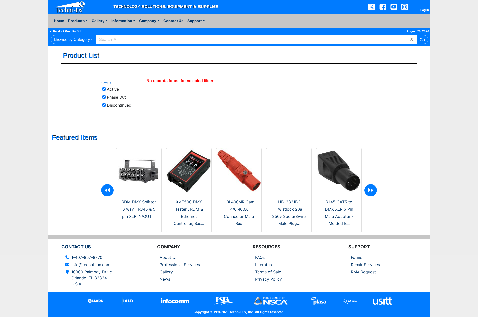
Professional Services (180, 264)
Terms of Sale (268, 271)
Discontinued (119, 105)
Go (422, 40)
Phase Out (116, 97)
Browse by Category (72, 39)
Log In (424, 10)
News (165, 279)
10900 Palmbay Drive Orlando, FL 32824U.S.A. (91, 277)
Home (59, 21)
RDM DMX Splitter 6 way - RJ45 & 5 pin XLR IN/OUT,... (139, 209)
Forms (356, 257)
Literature (264, 264)
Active (113, 89)
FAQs (260, 257)
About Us (168, 257)
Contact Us (173, 21)
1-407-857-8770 (86, 257)
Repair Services (365, 264)
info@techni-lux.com (90, 264)
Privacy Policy (268, 279)
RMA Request (363, 271)
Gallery (166, 271)
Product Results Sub (67, 31)
